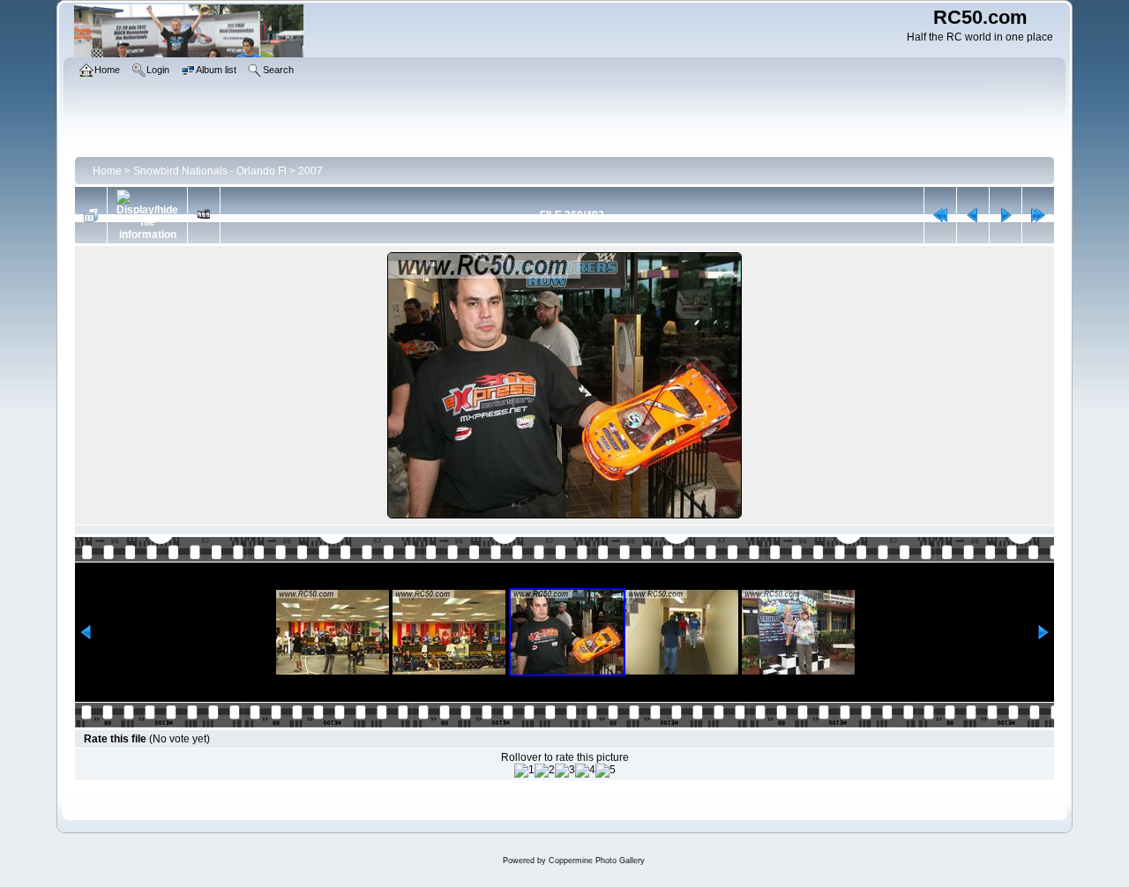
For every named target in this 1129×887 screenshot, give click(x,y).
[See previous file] (973, 215)
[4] (585, 771)
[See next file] (1005, 215)
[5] (605, 771)
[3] (565, 771)
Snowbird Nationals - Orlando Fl (210, 171)
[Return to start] (940, 215)
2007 (310, 171)
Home (107, 171)
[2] (545, 771)
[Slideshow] (204, 215)
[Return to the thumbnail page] (91, 215)
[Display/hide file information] (147, 215)
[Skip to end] (1038, 215)
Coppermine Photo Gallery (597, 860)
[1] (524, 771)
